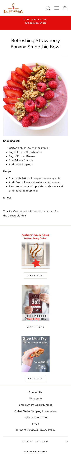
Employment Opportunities (35, 404)
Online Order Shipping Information (35, 411)
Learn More (35, 275)
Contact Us (35, 392)
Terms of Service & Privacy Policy (35, 429)
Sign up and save (35, 441)
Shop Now (35, 378)
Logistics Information (35, 417)
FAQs (35, 423)
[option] (35, 21)
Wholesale (35, 398)
